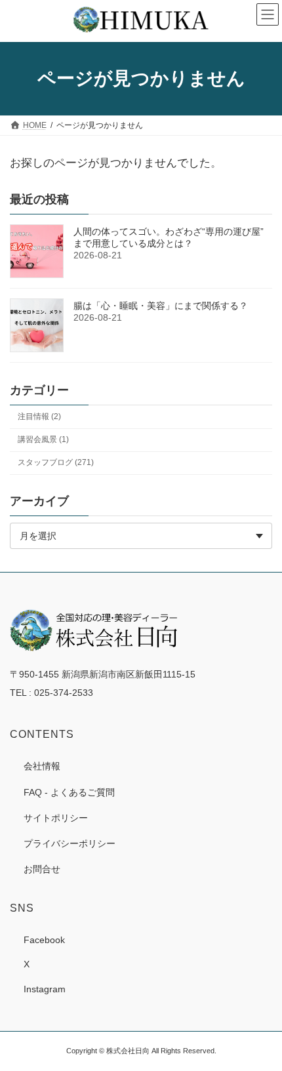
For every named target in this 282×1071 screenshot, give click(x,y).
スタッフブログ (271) (56, 462)
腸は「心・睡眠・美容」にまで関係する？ (160, 305)
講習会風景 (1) (43, 439)
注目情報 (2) (39, 416)
